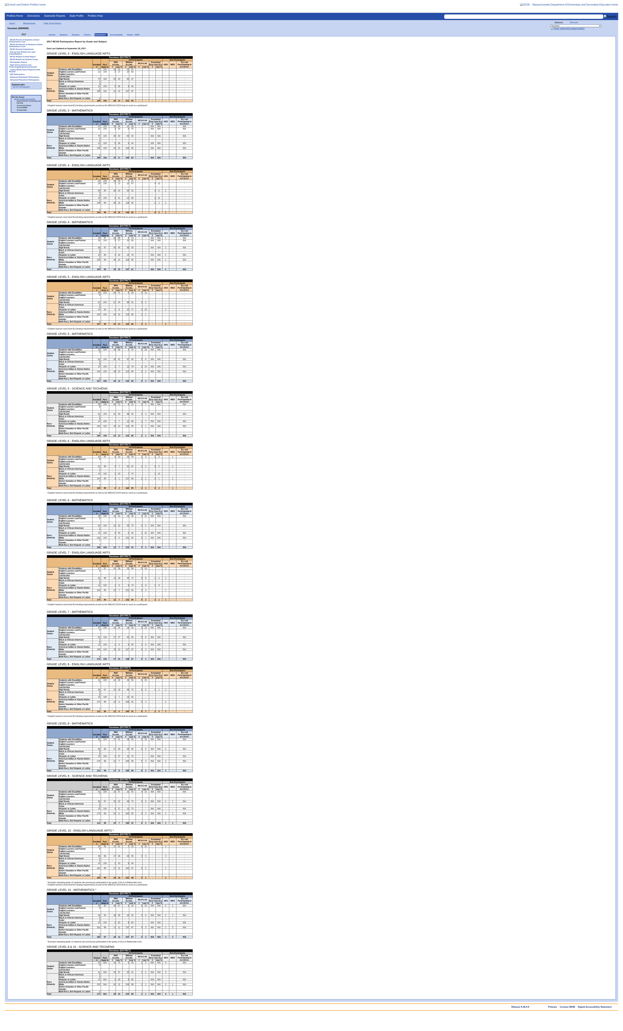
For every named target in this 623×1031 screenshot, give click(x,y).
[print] (172, 41)
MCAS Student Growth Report (23, 57)
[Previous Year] (19, 34)
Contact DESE (567, 1007)
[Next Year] (30, 34)
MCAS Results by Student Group (24, 59)
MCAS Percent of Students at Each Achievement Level (24, 41)
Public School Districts (52, 23)
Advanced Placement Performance (24, 77)
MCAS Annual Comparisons (22, 49)
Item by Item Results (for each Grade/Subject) (22, 53)
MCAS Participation (21, 87)
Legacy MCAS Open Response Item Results (24, 71)
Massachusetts (29, 23)
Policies (552, 1007)
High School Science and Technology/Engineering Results (23, 66)
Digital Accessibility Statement (595, 1007)
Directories (33, 15)
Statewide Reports (54, 15)
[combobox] (523, 16)
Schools (574, 22)
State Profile (76, 15)
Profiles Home (15, 15)
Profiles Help (95, 15)
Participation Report (18, 62)
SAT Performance (17, 74)
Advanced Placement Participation (24, 80)
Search (12, 23)
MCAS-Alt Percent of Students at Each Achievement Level (26, 45)
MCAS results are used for (24, 99)
